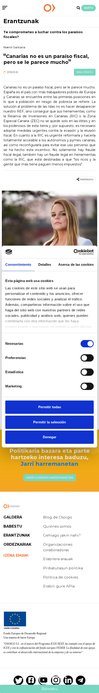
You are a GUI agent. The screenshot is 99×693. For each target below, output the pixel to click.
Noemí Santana (14, 47)
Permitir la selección (49, 422)
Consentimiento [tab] (18, 264)
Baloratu (85, 72)
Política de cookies (60, 577)
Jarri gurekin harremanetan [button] (49, 477)
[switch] (87, 358)
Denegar (49, 437)
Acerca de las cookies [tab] (76, 264)
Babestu (12, 526)
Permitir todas (49, 407)
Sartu (88, 7)
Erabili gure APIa (59, 586)
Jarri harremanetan (49, 463)
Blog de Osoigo (57, 517)
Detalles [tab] (44, 264)
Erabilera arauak (58, 559)
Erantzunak (21, 21)
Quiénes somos (57, 526)
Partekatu (86, 179)
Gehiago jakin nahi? (62, 535)
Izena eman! (15, 555)
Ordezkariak (17, 544)
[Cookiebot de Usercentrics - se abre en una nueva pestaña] (73, 252)
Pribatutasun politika (63, 568)
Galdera (12, 517)
